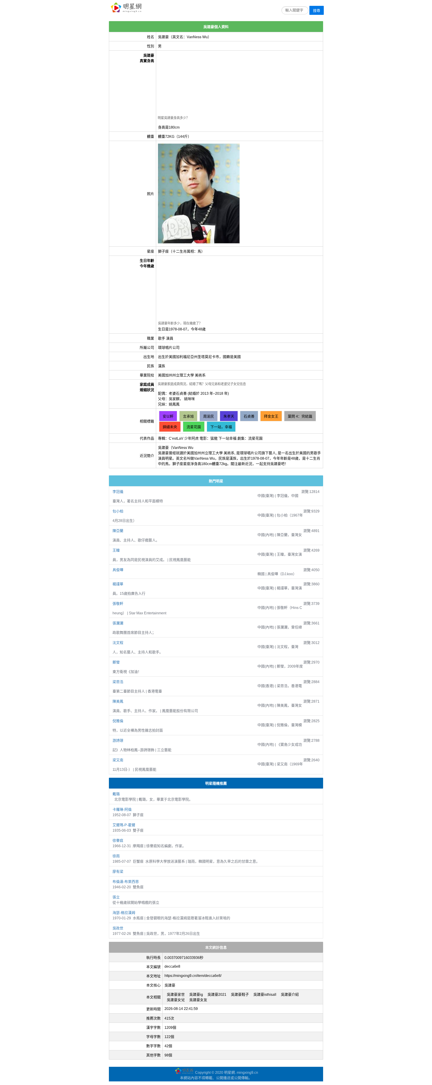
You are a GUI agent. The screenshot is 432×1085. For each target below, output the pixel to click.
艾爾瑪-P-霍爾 (123, 825)
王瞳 (116, 550)
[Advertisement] (239, 83)
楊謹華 (117, 584)
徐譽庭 (117, 840)
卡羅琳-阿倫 (122, 809)
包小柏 (117, 511)
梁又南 (117, 760)
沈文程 (117, 643)
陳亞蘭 (117, 531)
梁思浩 (117, 682)
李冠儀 (117, 492)
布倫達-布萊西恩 (125, 882)
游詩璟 (117, 740)
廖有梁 (117, 871)
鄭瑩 (116, 662)
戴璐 (116, 794)
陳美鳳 (117, 701)
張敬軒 (117, 604)
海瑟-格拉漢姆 (123, 913)
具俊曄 (117, 570)
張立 (116, 897)
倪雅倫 (117, 721)
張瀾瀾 (117, 623)
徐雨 (116, 856)
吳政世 (117, 928)
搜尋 (316, 11)
